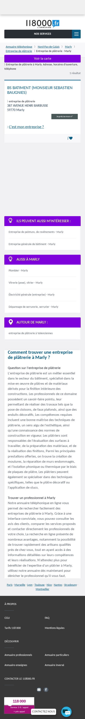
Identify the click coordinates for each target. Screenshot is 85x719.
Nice (49, 585)
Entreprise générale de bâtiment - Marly (32, 244)
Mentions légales (54, 628)
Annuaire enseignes (16, 665)
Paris (9, 585)
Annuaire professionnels (18, 655)
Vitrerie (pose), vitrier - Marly (25, 282)
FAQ (47, 618)
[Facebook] (46, 689)
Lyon (29, 585)
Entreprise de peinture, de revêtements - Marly (36, 232)
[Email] (39, 689)
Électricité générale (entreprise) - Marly (31, 294)
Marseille (19, 585)
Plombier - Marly (18, 270)
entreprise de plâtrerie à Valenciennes (31, 333)
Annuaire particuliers (57, 655)
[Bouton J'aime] (70, 138)
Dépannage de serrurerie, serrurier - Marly (33, 307)
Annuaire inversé (54, 665)
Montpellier (42, 589)
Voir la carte (42, 58)
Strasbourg (70, 585)
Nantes (58, 585)
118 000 (19, 701)
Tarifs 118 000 (13, 628)
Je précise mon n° (65, 117)
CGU (7, 618)
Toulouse (39, 585)
